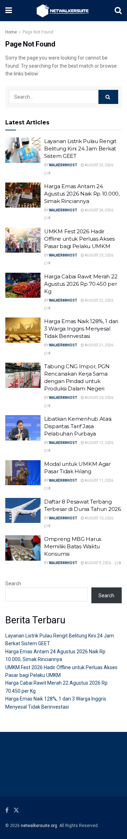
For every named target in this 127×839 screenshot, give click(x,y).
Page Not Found (38, 32)
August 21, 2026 (98, 345)
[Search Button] (108, 97)
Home (11, 32)
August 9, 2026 (97, 563)
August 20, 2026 (98, 398)
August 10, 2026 (98, 518)
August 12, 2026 (98, 443)
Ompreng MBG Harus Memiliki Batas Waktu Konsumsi (72, 546)
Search (13, 583)
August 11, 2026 (98, 480)
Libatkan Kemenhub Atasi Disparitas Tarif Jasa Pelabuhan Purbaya (77, 426)
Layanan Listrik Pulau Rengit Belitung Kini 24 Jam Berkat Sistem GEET (80, 148)
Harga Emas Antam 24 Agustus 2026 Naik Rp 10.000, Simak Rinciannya (82, 193)
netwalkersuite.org (39, 825)
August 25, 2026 (98, 165)
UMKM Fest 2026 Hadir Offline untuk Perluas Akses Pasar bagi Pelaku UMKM (79, 238)
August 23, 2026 (98, 255)
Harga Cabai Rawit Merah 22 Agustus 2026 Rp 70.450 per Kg (80, 284)
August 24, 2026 (98, 210)
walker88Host (63, 165)
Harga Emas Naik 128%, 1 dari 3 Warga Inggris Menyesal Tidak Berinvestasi (81, 328)
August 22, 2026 (98, 300)
